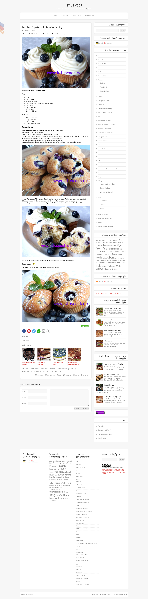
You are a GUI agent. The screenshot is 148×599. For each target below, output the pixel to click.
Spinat (123, 263)
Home (55, 15)
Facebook (2, 24)
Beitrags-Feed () (104, 430)
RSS (2, 31)
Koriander (105, 254)
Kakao (103, 251)
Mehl (47, 371)
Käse (42, 369)
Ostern (100, 157)
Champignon (105, 242)
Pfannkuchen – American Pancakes (113, 364)
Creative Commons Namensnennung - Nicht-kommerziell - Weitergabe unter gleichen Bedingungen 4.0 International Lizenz (113, 471)
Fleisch (100, 80)
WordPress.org (102, 438)
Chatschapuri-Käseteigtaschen (112, 397)
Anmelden (101, 426)
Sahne (56, 371)
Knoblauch (123, 252)
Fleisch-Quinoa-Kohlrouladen (112, 308)
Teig (75, 369)
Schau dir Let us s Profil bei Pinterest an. (109, 293)
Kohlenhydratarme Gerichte (106, 125)
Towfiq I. (30, 594)
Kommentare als (105, 434)
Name (24, 391)
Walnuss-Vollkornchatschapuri (112, 330)
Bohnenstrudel (108, 341)
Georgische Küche (76, 15)
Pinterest (2, 28)
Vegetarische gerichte (104, 218)
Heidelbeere (37, 371)
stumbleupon (51, 375)
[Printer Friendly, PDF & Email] (85, 326)
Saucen (100, 173)
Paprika (116, 258)
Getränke (101, 105)
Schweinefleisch (105, 91)
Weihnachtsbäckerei (106, 192)
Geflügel (102, 83)
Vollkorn (100, 222)
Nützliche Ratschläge (104, 149)
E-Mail (24, 397)
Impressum (94, 594)
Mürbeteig (103, 209)
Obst (62, 369)
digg (60, 375)
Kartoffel (116, 252)
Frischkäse (29, 371)
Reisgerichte (102, 165)
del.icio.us (68, 375)
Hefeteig (102, 205)
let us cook (74, 5)
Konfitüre (99, 254)
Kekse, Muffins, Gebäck (53, 369)
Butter (98, 242)
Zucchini (108, 269)
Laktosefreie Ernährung (105, 133)
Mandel (119, 254)
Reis (102, 260)
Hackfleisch (113, 249)
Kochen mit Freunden (104, 121)
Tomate (104, 266)
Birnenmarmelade (109, 320)
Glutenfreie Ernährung (105, 109)
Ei (98, 68)
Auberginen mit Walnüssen (111, 374)
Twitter (77, 375)
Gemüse (100, 96)
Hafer (120, 249)
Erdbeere (120, 242)
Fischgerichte (102, 76)
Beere (104, 240)
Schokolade (101, 262)
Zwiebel (115, 269)
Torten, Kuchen (105, 188)
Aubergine (99, 240)
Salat (123, 260)
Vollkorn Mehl (114, 266)
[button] (24, 331)
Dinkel (113, 242)
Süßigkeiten (69, 369)
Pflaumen (101, 161)
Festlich (37, 369)
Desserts (31, 369)
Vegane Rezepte (103, 214)
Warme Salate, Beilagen (105, 226)
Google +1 (40, 375)
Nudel (100, 145)
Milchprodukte (102, 137)
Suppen (100, 177)
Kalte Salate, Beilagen (105, 113)
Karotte (110, 251)
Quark (98, 260)
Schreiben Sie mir (89, 15)
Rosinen (114, 260)
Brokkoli (115, 240)
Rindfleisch (103, 87)
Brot (99, 56)
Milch (105, 258)
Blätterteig (103, 201)
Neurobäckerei (102, 141)
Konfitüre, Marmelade (104, 129)
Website (24, 403)
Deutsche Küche (103, 64)
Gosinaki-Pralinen (109, 385)
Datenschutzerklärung (120, 594)
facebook (85, 375)
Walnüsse (101, 269)
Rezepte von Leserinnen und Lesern (109, 169)
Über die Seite (64, 15)
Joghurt (98, 251)
